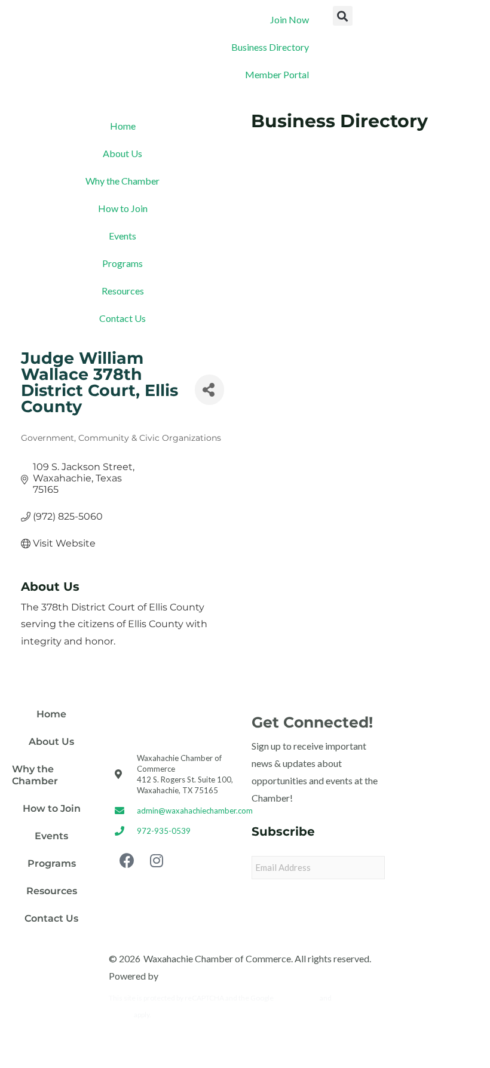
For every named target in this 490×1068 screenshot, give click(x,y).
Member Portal (277, 74)
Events (122, 235)
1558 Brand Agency (200, 975)
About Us (122, 153)
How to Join (123, 208)
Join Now (289, 19)
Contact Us (122, 318)
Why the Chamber (122, 180)
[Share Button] (209, 389)
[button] (343, 16)
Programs (122, 263)
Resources (123, 290)
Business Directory (270, 47)
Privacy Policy (296, 997)
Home (123, 125)
